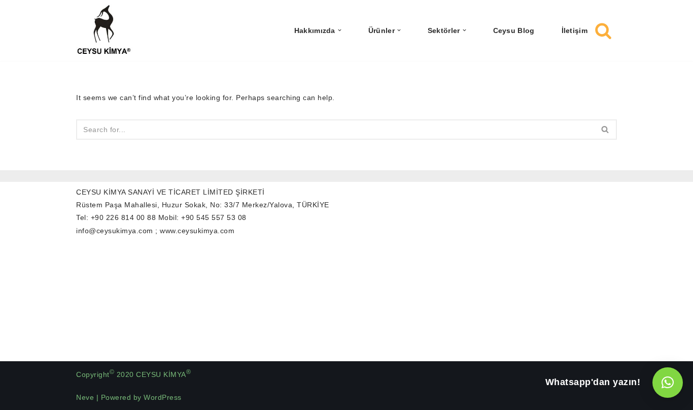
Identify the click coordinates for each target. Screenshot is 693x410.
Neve (85, 397)
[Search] (603, 30)
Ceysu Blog (514, 30)
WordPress (163, 397)
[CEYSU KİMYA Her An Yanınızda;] (104, 30)
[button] (339, 30)
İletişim (574, 30)
